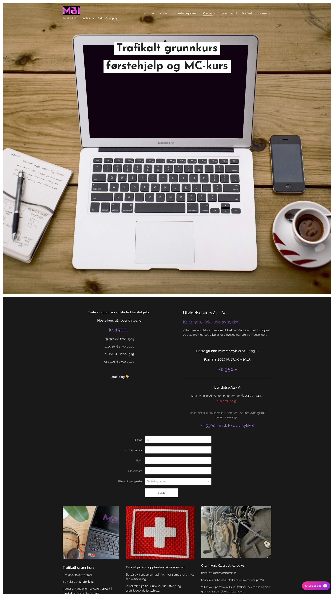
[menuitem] (150, 13)
